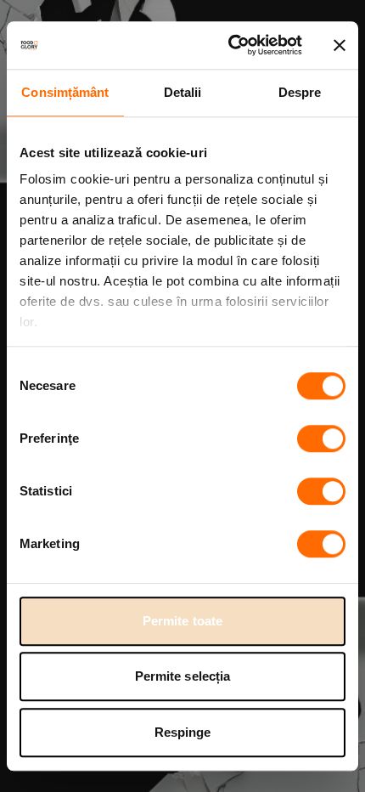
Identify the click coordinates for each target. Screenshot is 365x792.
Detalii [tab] (183, 92)
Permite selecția (183, 676)
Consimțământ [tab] (65, 92)
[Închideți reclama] (339, 45)
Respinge (182, 732)
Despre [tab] (300, 92)
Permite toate (182, 621)
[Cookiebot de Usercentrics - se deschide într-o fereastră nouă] (229, 45)
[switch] (321, 438)
